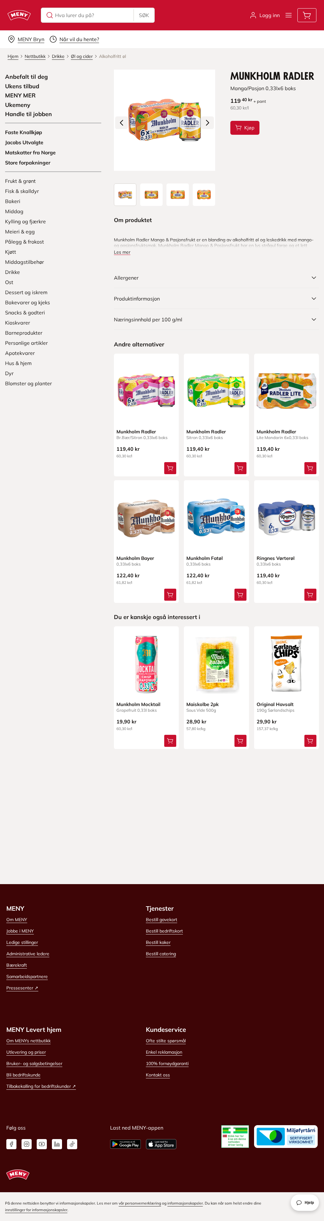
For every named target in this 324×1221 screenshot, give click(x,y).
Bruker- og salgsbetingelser (34, 1063)
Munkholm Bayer (135, 558)
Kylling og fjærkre (25, 221)
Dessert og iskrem (26, 292)
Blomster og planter (28, 383)
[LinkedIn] (57, 1144)
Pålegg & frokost (24, 242)
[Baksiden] (177, 194)
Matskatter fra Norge (30, 152)
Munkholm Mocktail (138, 704)
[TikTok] (72, 1144)
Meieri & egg (20, 231)
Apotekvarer (20, 353)
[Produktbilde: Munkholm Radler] (125, 194)
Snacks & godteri (25, 312)
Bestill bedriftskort (164, 931)
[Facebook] (11, 1144)
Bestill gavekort (161, 919)
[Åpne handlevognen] (306, 15)
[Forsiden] (151, 194)
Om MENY (16, 919)
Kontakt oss (158, 1075)
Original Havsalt (275, 704)
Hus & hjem (18, 363)
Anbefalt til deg (26, 76)
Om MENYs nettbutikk (28, 1041)
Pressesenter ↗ (22, 988)
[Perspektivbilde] (204, 194)
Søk (144, 15)
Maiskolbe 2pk (202, 704)
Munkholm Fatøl (204, 558)
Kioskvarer (17, 322)
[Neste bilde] (207, 122)
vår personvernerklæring (140, 1203)
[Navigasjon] (288, 15)
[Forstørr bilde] (164, 120)
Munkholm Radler (136, 432)
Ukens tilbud (22, 86)
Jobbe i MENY (20, 931)
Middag (14, 211)
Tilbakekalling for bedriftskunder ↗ (41, 1086)
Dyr (9, 373)
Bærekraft (16, 965)
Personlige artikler (26, 343)
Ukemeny (17, 105)
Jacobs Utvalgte (24, 142)
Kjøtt (10, 252)
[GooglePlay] (125, 1144)
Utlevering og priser (26, 1052)
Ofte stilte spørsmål (166, 1041)
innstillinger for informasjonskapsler (36, 1209)
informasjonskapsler (185, 1203)
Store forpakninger (27, 162)
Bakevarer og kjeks (27, 302)
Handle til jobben (28, 114)
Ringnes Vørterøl (276, 558)
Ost (9, 282)
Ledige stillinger (22, 942)
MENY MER (20, 95)
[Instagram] (27, 1144)
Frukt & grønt (20, 181)
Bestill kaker (158, 942)
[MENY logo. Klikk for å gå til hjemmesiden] (19, 15)
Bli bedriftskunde (23, 1075)
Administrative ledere (27, 954)
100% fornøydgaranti (167, 1063)
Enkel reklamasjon (164, 1052)
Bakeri (12, 201)
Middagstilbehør (24, 262)
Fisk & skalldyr (22, 191)
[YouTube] (42, 1144)
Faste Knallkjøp (23, 132)
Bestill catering (161, 954)
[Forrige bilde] (121, 122)
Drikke (12, 272)
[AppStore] (161, 1144)
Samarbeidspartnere (27, 976)
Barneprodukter (23, 333)
